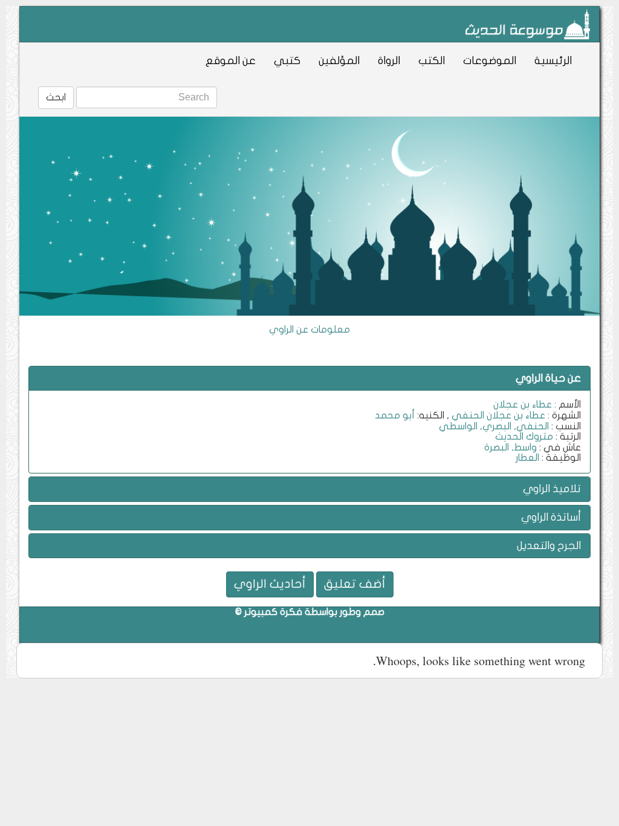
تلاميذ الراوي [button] (552, 489)
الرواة (389, 61)
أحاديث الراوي (270, 583)
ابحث (56, 97)
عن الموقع (231, 61)
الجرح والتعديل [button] (549, 545)
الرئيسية (553, 61)
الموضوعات (489, 61)
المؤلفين (339, 61)
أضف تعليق (355, 583)
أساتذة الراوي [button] (551, 517)
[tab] (309, 378)
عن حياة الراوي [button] (548, 378)
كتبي (287, 61)
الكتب (431, 61)
